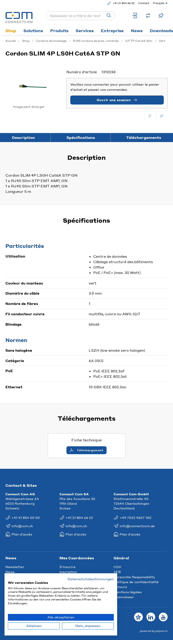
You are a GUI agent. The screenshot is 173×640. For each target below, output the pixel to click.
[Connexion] (134, 15)
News (137, 30)
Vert (162, 40)
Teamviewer (124, 597)
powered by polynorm (154, 631)
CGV (117, 567)
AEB (117, 572)
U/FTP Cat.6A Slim (138, 40)
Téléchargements (143, 137)
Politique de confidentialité (136, 582)
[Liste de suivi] (161, 15)
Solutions (33, 30)
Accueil (10, 40)
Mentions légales (128, 592)
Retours (120, 587)
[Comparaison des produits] (148, 15)
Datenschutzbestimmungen (91, 579)
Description (23, 137)
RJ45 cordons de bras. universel (95, 40)
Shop (10, 30)
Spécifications (80, 137)
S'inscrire (67, 567)
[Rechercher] (109, 15)
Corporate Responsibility (134, 577)
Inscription (68, 572)
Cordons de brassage (51, 40)
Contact (143, 3)
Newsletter (14, 567)
